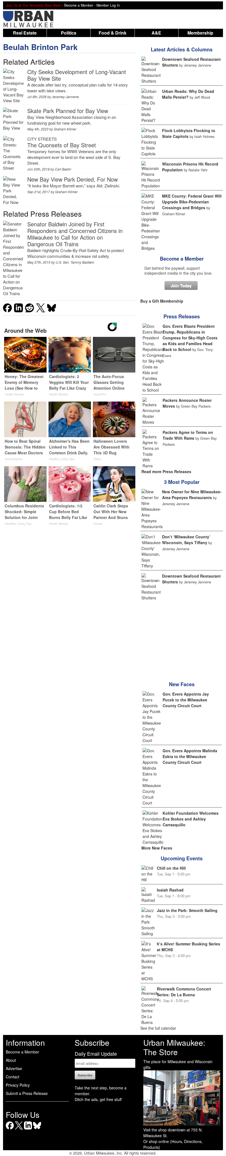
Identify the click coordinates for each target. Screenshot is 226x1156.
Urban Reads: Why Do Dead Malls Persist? (188, 94)
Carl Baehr (63, 169)
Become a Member (182, 258)
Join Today (181, 285)
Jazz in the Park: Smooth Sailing (187, 910)
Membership (200, 33)
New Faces (182, 684)
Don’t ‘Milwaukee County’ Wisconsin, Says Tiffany (186, 539)
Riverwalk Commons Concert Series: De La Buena (184, 991)
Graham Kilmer (65, 129)
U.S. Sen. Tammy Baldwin (75, 262)
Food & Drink (113, 33)
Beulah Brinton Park (40, 47)
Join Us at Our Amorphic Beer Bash (33, 5)
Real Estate (25, 33)
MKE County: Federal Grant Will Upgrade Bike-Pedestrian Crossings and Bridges (192, 201)
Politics (68, 33)
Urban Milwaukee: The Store (174, 1047)
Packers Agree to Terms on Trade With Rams (188, 435)
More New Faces (156, 848)
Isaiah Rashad (170, 890)
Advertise (14, 1068)
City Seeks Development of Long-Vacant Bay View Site (76, 75)
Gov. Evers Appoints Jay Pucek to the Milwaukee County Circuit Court (186, 699)
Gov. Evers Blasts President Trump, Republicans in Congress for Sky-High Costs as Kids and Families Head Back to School (190, 337)
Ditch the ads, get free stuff (98, 1099)
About (11, 1060)
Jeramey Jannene (65, 96)
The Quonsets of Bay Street (61, 145)
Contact (12, 1076)
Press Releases (181, 316)
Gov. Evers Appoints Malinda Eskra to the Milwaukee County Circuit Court (190, 756)
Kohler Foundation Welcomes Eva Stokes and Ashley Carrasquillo (191, 818)
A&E (156, 33)
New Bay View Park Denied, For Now (72, 179)
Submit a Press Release (27, 1093)
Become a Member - (80, 5)
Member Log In (108, 5)
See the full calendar (158, 1028)
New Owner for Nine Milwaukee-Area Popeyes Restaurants (192, 494)
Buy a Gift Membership (161, 301)
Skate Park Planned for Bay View (67, 111)
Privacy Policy (18, 1085)
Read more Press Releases (166, 471)
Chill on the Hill (171, 868)
